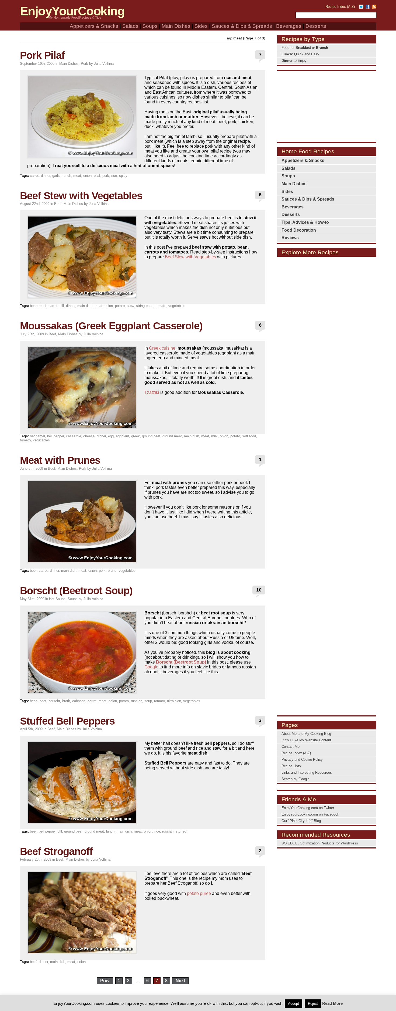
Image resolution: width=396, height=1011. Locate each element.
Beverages (288, 26)
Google (151, 667)
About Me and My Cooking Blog (306, 734)
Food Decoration (299, 230)
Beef (57, 204)
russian (136, 701)
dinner (45, 176)
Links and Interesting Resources (307, 772)
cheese (89, 436)
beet (43, 701)
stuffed (181, 831)
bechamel (37, 436)
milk (214, 436)
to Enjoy (294, 61)
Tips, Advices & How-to (305, 222)
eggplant (122, 436)
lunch (67, 176)
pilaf (97, 176)
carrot (34, 176)
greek (135, 436)
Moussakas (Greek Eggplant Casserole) (111, 326)
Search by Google (296, 779)
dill (62, 306)
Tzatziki (151, 392)
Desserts (315, 26)
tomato (160, 306)
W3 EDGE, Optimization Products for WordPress (320, 843)
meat (77, 176)
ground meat (172, 436)
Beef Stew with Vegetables (81, 195)
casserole (73, 436)
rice (114, 176)
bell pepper (55, 436)
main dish (84, 306)
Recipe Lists (291, 766)
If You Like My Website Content (306, 740)
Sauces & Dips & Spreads (242, 26)
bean (33, 306)
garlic (56, 176)
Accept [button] (293, 1004)
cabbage (78, 701)
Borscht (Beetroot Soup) (76, 590)
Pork (84, 64)
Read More (332, 1003)
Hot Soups (57, 599)
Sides (201, 26)
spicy (123, 176)
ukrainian (174, 701)
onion (87, 176)
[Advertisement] (326, 106)
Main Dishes (176, 26)
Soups (150, 26)
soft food (249, 436)
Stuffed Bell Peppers (67, 721)
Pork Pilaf (42, 55)
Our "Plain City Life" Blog (301, 821)
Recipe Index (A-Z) (340, 7)
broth (66, 701)
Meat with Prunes (60, 460)
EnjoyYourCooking (72, 11)
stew (130, 306)
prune (112, 571)
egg (111, 436)
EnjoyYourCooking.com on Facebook (310, 814)
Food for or (305, 48)
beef (43, 306)
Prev (105, 981)
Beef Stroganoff (56, 851)
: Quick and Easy (300, 54)
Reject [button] (313, 1004)
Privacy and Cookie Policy (302, 760)
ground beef (151, 436)
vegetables (176, 306)
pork (105, 176)
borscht (54, 701)
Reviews (290, 237)
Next (180, 981)
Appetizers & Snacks (94, 26)
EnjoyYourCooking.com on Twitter (308, 808)
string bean (144, 306)
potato (120, 306)
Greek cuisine (162, 348)
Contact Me (291, 747)
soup (148, 701)
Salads (130, 26)
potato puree (199, 893)
